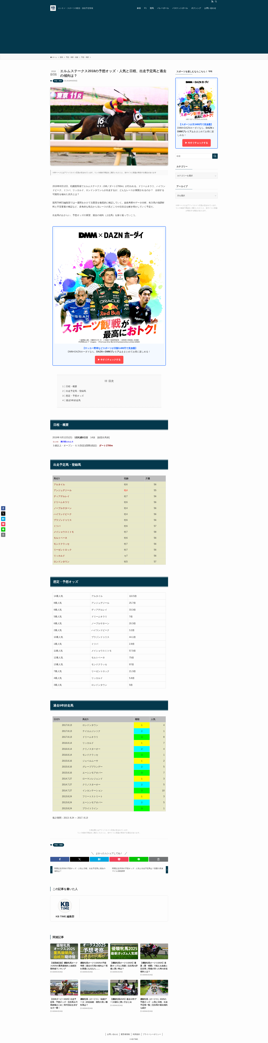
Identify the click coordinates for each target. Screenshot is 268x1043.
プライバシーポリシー (152, 1034)
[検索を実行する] (215, 156)
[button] (59, 859)
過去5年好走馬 (73, 400)
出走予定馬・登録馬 (76, 391)
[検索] (216, 1)
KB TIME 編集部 (65, 916)
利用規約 (136, 1034)
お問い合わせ (112, 1034)
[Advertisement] (134, 34)
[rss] (212, 1)
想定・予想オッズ (75, 396)
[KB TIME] (53, 8)
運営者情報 (125, 1034)
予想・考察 (58, 81)
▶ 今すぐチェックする (109, 359)
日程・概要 (71, 386)
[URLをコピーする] (158, 859)
